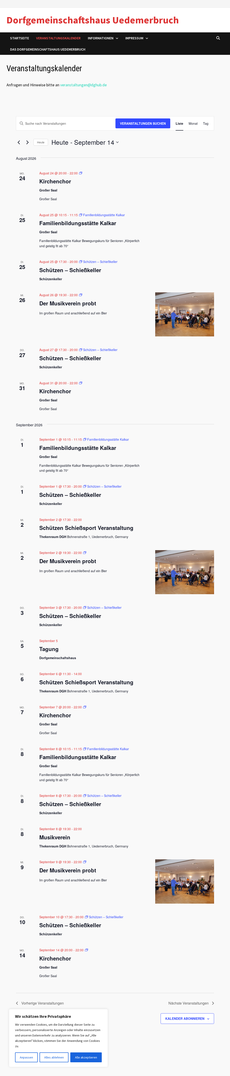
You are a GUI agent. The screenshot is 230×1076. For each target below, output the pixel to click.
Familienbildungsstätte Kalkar (77, 223)
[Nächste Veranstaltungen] (27, 142)
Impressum (134, 38)
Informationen (100, 38)
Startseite (19, 38)
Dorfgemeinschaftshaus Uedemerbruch (93, 20)
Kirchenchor (55, 181)
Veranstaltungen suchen (143, 123)
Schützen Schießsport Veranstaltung (86, 527)
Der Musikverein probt (67, 303)
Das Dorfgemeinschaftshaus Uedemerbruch (47, 49)
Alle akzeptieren (86, 1057)
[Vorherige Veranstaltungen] (18, 142)
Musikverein (54, 837)
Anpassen (26, 1057)
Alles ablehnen (54, 1057)
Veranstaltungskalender (58, 38)
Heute (40, 142)
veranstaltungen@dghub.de (83, 84)
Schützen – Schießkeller (70, 270)
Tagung (49, 649)
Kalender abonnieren (184, 1018)
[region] (58, 1038)
